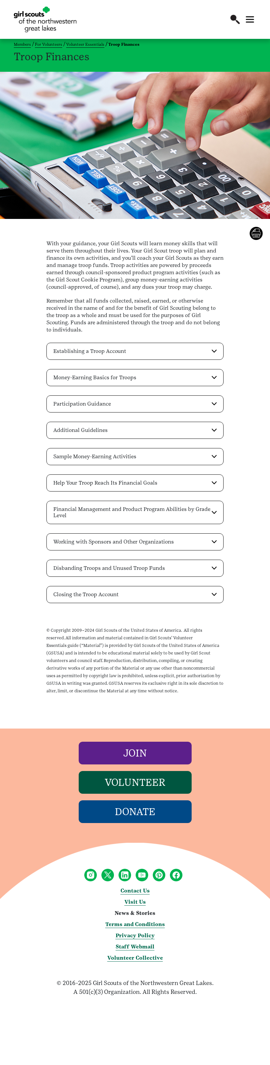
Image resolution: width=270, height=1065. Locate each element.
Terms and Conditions (135, 924)
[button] (235, 19)
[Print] (260, 233)
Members (22, 44)
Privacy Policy (135, 935)
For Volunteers (48, 44)
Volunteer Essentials (85, 44)
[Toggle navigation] (250, 19)
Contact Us (135, 891)
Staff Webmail (135, 947)
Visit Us (135, 902)
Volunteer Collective (135, 958)
